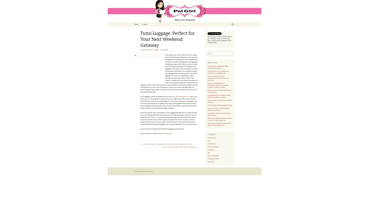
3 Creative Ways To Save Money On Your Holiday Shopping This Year (166, 144)
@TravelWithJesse (166, 133)
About (136, 24)
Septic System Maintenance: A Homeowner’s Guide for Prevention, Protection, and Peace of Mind (218, 85)
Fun (209, 141)
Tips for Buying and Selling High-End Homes (220, 105)
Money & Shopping (213, 156)
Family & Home (212, 138)
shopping (165, 50)
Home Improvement (213, 147)
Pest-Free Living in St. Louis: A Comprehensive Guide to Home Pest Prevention (218, 78)
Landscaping (211, 150)
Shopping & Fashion (213, 159)
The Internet (211, 162)
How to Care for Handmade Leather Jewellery (180, 147)
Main (157, 50)
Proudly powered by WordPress (144, 171)
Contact (144, 24)
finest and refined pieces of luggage (183, 96)
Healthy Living (211, 144)
